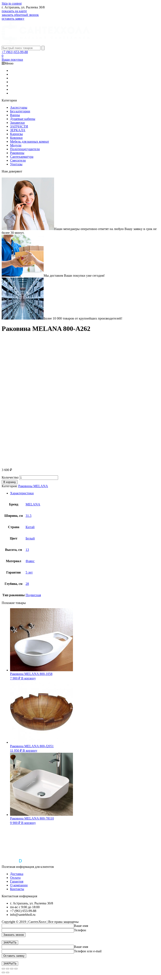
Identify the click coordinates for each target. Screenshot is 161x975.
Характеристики (22, 493)
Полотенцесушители (25, 149)
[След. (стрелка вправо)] (7, 972)
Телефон (80, 930)
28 (27, 584)
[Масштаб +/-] (16, 968)
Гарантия (16, 881)
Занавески (17, 122)
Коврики (16, 137)
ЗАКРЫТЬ (10, 942)
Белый (30, 538)
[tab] (84, 493)
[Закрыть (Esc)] (3, 968)
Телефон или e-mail (87, 951)
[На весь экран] (11, 968)
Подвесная (33, 595)
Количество (10, 477)
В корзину (9, 482)
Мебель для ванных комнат (29, 141)
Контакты (17, 889)
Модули (15, 145)
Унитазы (16, 164)
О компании (19, 885)
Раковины (17, 153)
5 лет (29, 572)
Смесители (18, 160)
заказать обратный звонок (20, 15)
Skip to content (12, 3)
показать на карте (14, 11)
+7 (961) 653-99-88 (15, 52)
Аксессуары (18, 107)
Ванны (15, 115)
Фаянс (30, 561)
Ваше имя (81, 926)
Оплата (15, 877)
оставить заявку (13, 18)
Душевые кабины (22, 119)
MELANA (33, 504)
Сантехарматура (21, 156)
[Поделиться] (7, 968)
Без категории (20, 111)
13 (27, 549)
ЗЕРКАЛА (17, 130)
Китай (30, 527)
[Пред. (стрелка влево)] (3, 972)
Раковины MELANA (33, 486)
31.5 (28, 515)
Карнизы (16, 134)
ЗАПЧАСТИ (19, 126)
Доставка (16, 874)
